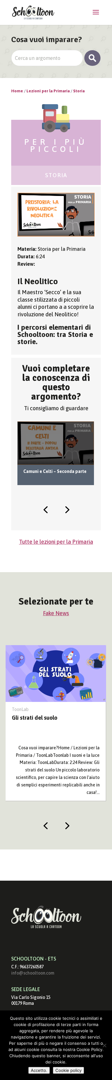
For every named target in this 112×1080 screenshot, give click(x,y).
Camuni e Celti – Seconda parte (54, 471)
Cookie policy (68, 1070)
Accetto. (39, 1070)
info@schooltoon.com (32, 973)
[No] (104, 1045)
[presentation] (45, 509)
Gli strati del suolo (34, 717)
